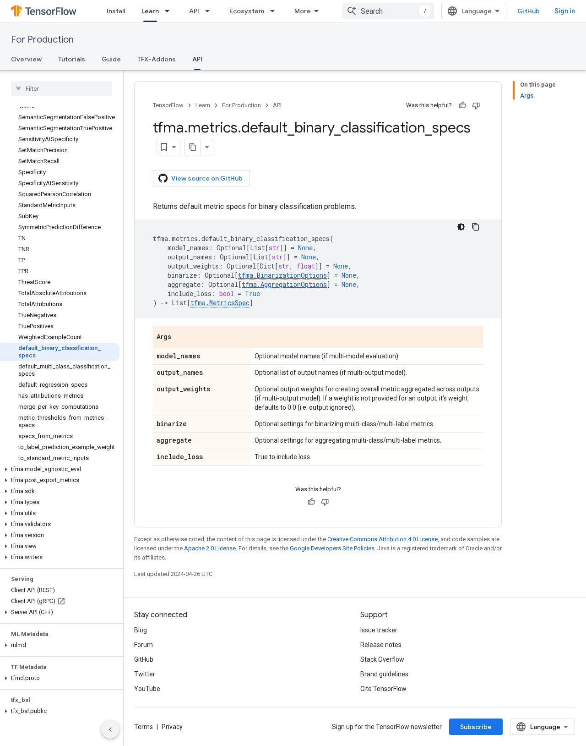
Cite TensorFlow (383, 688)
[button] (59, 469)
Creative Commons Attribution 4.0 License (382, 539)
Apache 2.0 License (210, 548)
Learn (150, 11)
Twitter (144, 674)
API (194, 11)
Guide (111, 59)
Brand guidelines (384, 674)
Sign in (564, 11)
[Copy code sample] (475, 226)
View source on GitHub (207, 178)
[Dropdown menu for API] (210, 11)
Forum (143, 644)
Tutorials (71, 59)
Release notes (381, 644)
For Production (42, 39)
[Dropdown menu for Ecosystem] (275, 11)
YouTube (147, 688)
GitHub (528, 11)
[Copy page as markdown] (192, 147)
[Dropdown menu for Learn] (170, 11)
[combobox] (388, 11)
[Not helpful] (476, 105)
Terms (143, 726)
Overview (26, 59)
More (302, 11)
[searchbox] (61, 88)
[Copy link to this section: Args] (180, 337)
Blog (140, 630)
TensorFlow (168, 105)
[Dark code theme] (461, 226)
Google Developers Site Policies (332, 548)
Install (116, 11)
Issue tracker (378, 630)
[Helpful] (462, 105)
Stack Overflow (382, 659)
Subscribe (476, 727)
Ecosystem (246, 11)
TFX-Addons (156, 59)
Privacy (172, 726)
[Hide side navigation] (110, 729)
